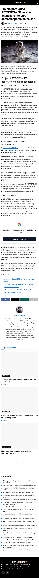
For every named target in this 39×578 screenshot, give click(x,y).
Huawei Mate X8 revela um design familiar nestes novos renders (19, 496)
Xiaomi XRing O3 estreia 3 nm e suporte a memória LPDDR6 (17, 529)
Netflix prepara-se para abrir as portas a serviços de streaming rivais (19, 416)
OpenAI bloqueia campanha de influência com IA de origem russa (20, 533)
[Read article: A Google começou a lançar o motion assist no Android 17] (19, 364)
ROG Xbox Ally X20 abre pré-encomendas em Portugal (18, 507)
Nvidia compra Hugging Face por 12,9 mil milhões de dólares (18, 510)
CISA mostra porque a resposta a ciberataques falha (18, 537)
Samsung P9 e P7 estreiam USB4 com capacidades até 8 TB (19, 515)
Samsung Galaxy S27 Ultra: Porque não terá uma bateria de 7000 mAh (19, 489)
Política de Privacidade (22, 567)
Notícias (6, 376)
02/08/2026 (5, 456)
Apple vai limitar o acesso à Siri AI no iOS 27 (15, 550)
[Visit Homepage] (19, 2)
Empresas (6, 447)
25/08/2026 (5, 384)
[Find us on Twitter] (7, 572)
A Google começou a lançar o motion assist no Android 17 (18, 380)
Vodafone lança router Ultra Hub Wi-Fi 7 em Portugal (18, 492)
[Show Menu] (2, 2)
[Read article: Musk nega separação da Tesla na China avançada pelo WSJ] (19, 436)
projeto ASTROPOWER (10, 148)
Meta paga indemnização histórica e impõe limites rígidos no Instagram (19, 482)
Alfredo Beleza (12, 23)
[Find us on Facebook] (3, 572)
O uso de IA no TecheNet (20, 569)
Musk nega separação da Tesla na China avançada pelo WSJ (16, 452)
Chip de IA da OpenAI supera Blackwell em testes (17, 542)
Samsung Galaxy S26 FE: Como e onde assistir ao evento (19, 518)
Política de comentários (7, 567)
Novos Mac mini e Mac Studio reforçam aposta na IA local (19, 540)
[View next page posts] (21, 462)
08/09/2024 (23, 23)
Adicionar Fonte (19, 239)
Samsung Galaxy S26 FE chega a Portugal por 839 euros (19, 500)
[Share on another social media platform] (33, 299)
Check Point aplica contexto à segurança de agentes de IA (19, 485)
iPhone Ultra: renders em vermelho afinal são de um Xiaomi (20, 525)
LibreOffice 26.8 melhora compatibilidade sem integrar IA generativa (19, 522)
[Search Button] (37, 2)
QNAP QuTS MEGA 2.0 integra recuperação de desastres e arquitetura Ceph (20, 546)
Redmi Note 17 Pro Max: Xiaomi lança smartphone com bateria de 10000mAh (19, 503)
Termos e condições (25, 564)
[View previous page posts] (18, 462)
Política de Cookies (6, 569)
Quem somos (4, 564)
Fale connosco (14, 564)
